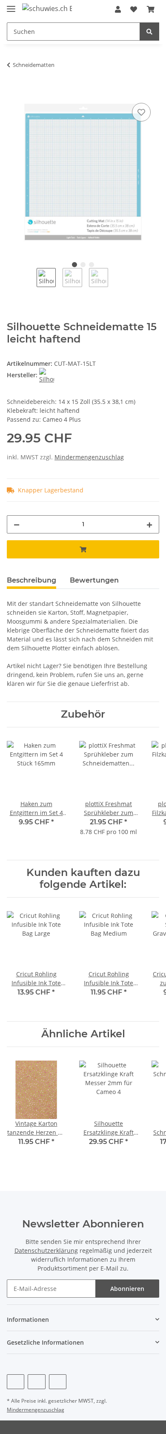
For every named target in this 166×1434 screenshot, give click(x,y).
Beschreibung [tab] (31, 580)
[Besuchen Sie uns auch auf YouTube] (36, 1381)
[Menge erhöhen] (149, 524)
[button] (118, 9)
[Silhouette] (46, 375)
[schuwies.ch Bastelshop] (47, 8)
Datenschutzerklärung (46, 1250)
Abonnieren (127, 1289)
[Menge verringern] (16, 524)
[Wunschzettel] (134, 9)
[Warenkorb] (150, 9)
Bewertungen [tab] (94, 580)
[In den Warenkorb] (13, 91)
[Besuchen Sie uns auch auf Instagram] (57, 1381)
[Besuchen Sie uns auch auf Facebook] (15, 1381)
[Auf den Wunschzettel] (141, 112)
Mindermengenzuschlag (89, 457)
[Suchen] (149, 31)
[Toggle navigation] (11, 5)
